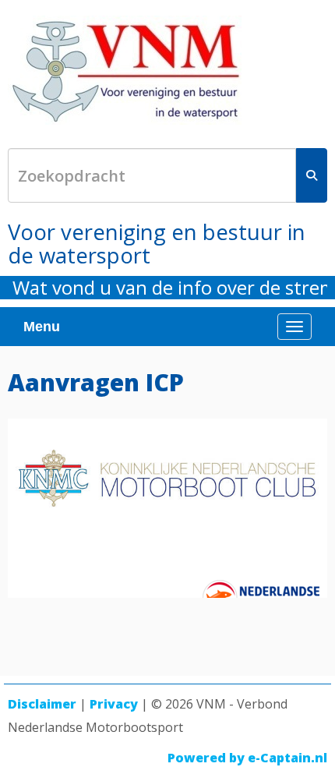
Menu (41, 326)
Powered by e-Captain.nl (247, 757)
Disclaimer (42, 703)
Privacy (114, 703)
